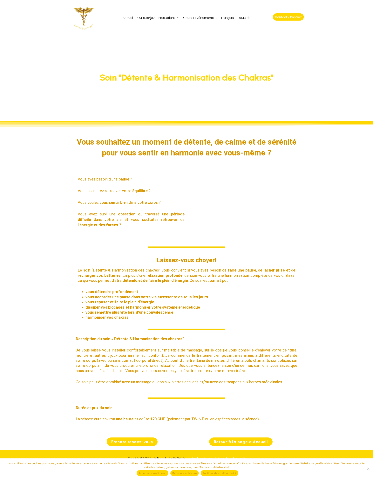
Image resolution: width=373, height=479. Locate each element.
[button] (177, 17)
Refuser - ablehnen (184, 473)
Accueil (128, 18)
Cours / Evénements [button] (198, 18)
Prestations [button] (167, 18)
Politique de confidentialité (230, 458)
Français (227, 18)
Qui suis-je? (146, 18)
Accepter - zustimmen (152, 473)
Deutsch (244, 18)
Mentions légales (202, 458)
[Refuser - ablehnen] (368, 469)
